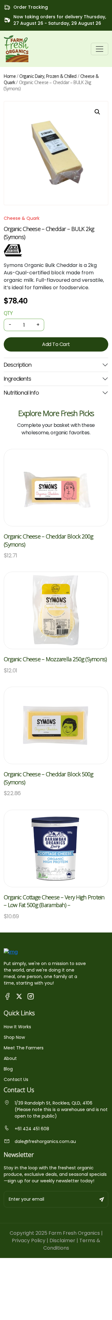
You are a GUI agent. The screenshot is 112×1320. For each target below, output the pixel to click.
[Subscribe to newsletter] (102, 1199)
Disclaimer (62, 1240)
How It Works (17, 1027)
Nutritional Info (21, 392)
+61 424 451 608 (32, 1129)
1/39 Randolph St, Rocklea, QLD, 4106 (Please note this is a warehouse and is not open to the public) (61, 1109)
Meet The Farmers (24, 1048)
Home (10, 76)
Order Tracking (30, 7)
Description (17, 365)
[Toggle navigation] (99, 49)
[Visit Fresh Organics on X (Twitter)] (19, 996)
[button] (97, 111)
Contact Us (16, 1079)
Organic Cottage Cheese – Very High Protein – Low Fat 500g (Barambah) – (54, 901)
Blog (8, 1069)
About (10, 1058)
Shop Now (14, 1037)
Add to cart (56, 344)
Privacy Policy (28, 1240)
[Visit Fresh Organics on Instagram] (31, 996)
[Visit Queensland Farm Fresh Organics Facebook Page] (8, 996)
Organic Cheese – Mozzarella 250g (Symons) (55, 659)
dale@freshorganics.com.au (45, 1141)
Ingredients (17, 379)
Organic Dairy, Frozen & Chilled (48, 76)
